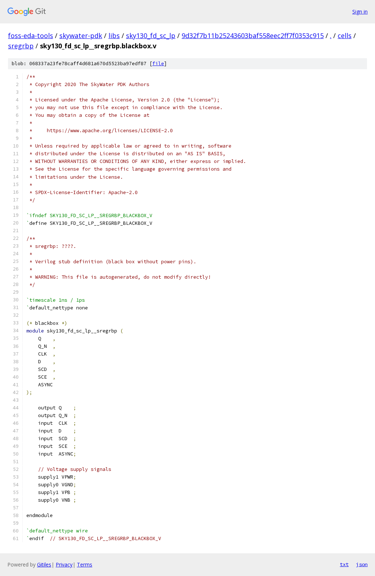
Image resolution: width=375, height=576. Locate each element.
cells (345, 35)
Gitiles (44, 564)
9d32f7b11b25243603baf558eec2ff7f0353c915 (253, 35)
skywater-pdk (80, 35)
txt (344, 564)
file (158, 63)
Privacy (64, 564)
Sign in (360, 11)
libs (114, 35)
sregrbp (21, 45)
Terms (84, 564)
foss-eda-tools (30, 35)
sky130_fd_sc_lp (150, 35)
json (362, 564)
